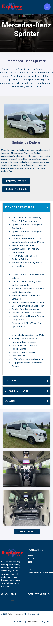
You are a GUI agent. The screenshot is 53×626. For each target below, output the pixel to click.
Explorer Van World (15, 614)
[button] (12, 601)
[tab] (26, 207)
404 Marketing (32, 621)
